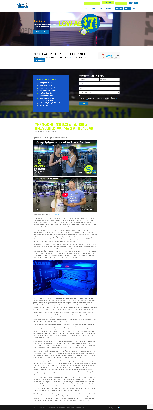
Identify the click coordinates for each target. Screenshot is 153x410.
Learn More (40, 60)
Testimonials (109, 8)
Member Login (121, 3)
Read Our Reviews (41, 31)
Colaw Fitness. (55, 215)
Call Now (108, 3)
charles (37, 131)
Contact (134, 8)
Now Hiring (119, 8)
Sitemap (62, 407)
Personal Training (92, 3)
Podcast (127, 8)
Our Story (94, 8)
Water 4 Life (71, 57)
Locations (86, 8)
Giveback (102, 8)
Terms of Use (87, 99)
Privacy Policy (70, 407)
